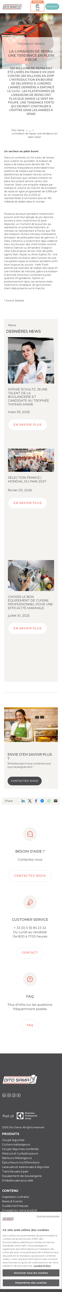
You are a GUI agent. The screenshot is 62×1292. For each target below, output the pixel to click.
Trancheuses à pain (15, 1171)
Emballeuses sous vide (17, 1180)
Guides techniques (15, 1206)
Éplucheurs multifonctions (20, 1162)
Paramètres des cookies (31, 1282)
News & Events (12, 1201)
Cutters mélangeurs (16, 1144)
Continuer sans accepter (48, 1216)
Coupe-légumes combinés (20, 1149)
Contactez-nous (30, 875)
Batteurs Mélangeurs (17, 1158)
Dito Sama (17, 130)
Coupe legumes (13, 1140)
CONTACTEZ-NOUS (24, 780)
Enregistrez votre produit (19, 1210)
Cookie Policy (42, 1265)
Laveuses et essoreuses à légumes (25, 1167)
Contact (52, 6)
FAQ (30, 1025)
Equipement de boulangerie (22, 1176)
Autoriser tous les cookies (31, 1272)
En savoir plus (28, 424)
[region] (31, 1250)
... (30, 130)
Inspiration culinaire (15, 1197)
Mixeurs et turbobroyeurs (20, 1153)
